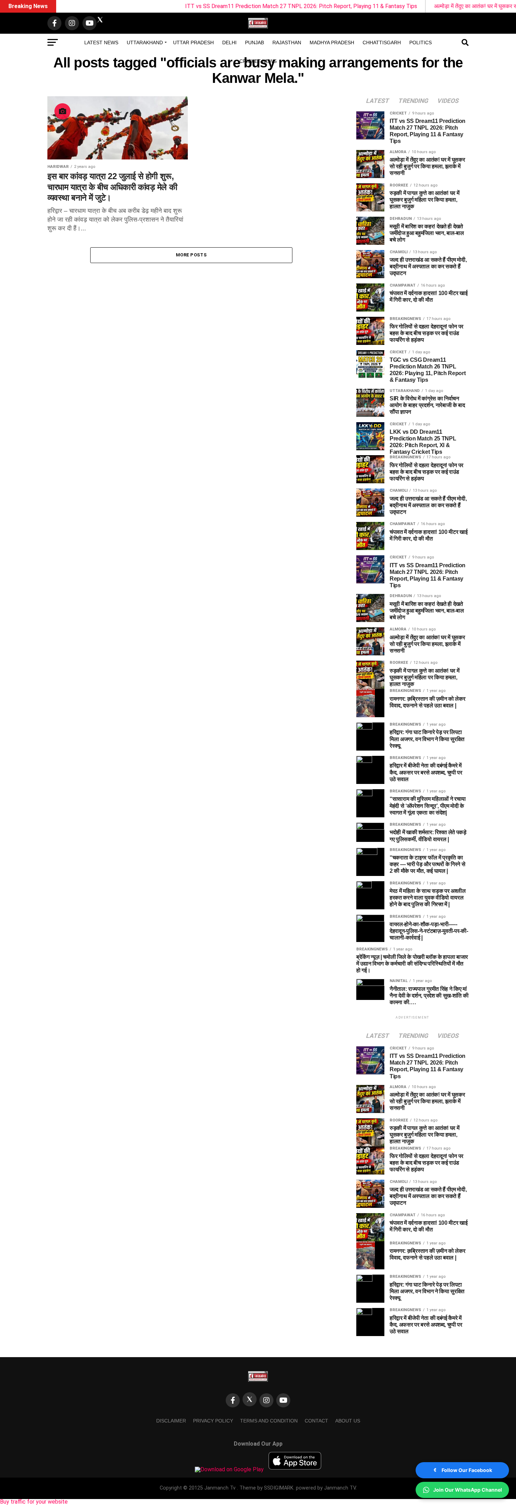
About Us (347, 1421)
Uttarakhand (145, 42)
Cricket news (258, 61)
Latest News (101, 42)
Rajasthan (286, 42)
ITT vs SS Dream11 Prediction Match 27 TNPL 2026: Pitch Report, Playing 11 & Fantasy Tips (257, 6)
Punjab (254, 42)
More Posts (191, 254)
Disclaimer (171, 1421)
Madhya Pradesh (332, 42)
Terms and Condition (269, 1421)
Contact (316, 1421)
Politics (420, 42)
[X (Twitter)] (250, 1399)
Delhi (229, 42)
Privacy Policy (213, 1421)
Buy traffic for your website (34, 1501)
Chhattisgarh (382, 42)
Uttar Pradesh (193, 42)
